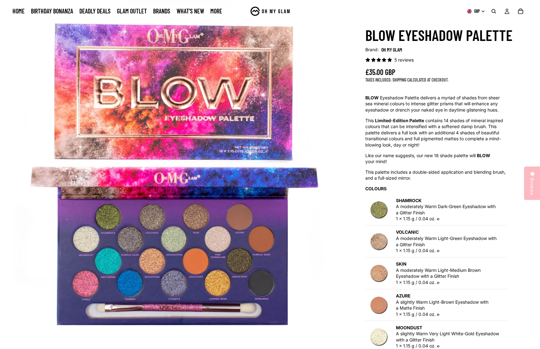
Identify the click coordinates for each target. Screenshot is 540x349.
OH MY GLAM (391, 49)
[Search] (494, 11)
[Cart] (521, 11)
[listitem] (216, 11)
